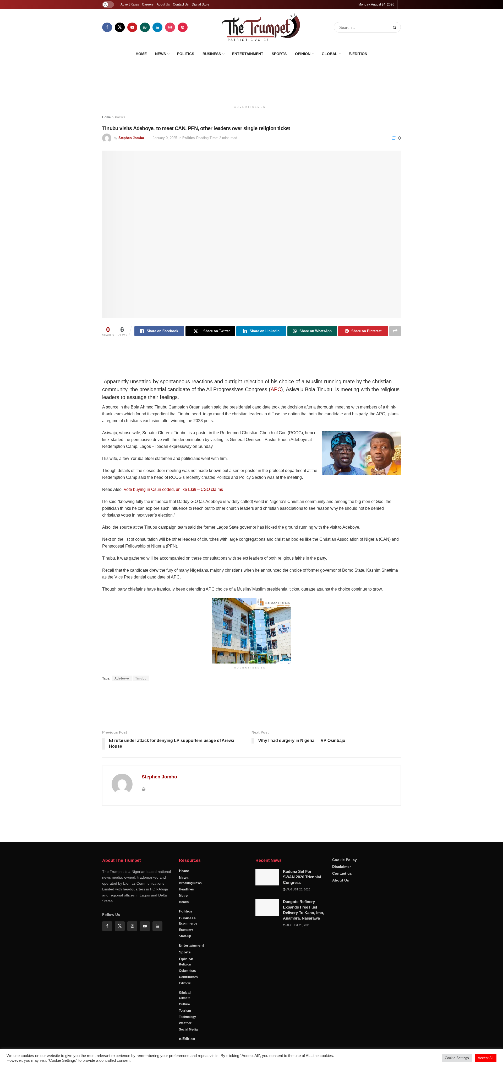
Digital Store (200, 4)
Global (329, 54)
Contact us (342, 1000)
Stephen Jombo (131, 138)
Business (212, 54)
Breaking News (190, 1010)
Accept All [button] (485, 1058)
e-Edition (358, 54)
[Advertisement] (251, 81)
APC (276, 389)
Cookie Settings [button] (457, 1058)
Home (141, 54)
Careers (148, 4)
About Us (163, 4)
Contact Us (181, 4)
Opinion (302, 54)
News (160, 54)
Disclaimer (341, 993)
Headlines (186, 1016)
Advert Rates (130, 4)
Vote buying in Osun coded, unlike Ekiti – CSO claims (173, 489)
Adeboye (121, 678)
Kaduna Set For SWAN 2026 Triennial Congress (302, 1004)
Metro (183, 1022)
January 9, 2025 (165, 138)
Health (184, 1029)
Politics (185, 54)
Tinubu (141, 678)
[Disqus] (251, 885)
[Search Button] (395, 27)
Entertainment (247, 54)
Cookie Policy (344, 987)
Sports (279, 54)
